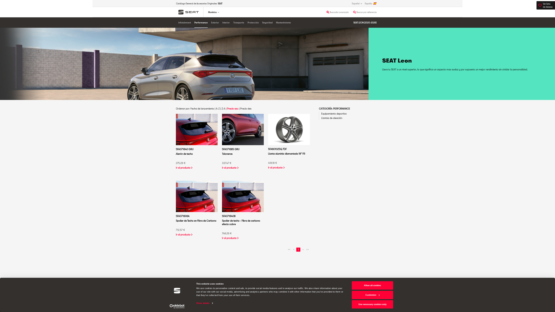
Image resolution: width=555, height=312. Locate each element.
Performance (201, 22)
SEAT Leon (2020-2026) (365, 22)
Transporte (238, 22)
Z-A (223, 108)
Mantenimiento (283, 22)
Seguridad (267, 22)
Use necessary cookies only (372, 304)
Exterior (215, 22)
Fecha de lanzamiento (202, 108)
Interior (226, 22)
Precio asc (232, 108)
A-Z (218, 108)
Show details (202, 303)
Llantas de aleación (331, 118)
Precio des (245, 108)
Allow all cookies (372, 285)
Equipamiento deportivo (334, 113)
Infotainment (184, 22)
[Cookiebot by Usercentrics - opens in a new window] (177, 306)
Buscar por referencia (366, 12)
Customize (370, 295)
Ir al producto (183, 167)
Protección (253, 22)
